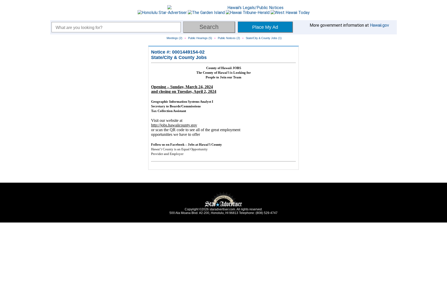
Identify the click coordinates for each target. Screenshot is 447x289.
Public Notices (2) (229, 38)
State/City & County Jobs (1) (264, 38)
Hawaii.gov (379, 25)
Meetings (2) (174, 38)
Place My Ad (265, 27)
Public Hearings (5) (200, 38)
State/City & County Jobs (179, 57)
